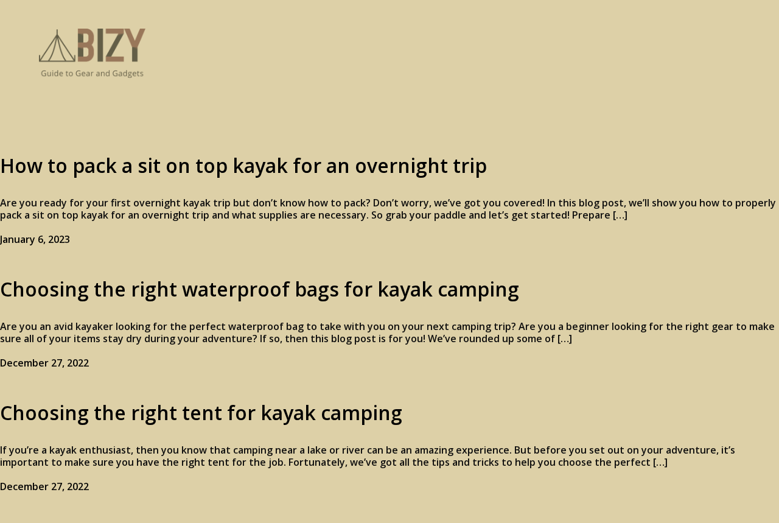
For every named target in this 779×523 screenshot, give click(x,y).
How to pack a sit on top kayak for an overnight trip (243, 165)
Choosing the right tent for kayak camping (201, 412)
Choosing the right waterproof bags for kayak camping (259, 289)
